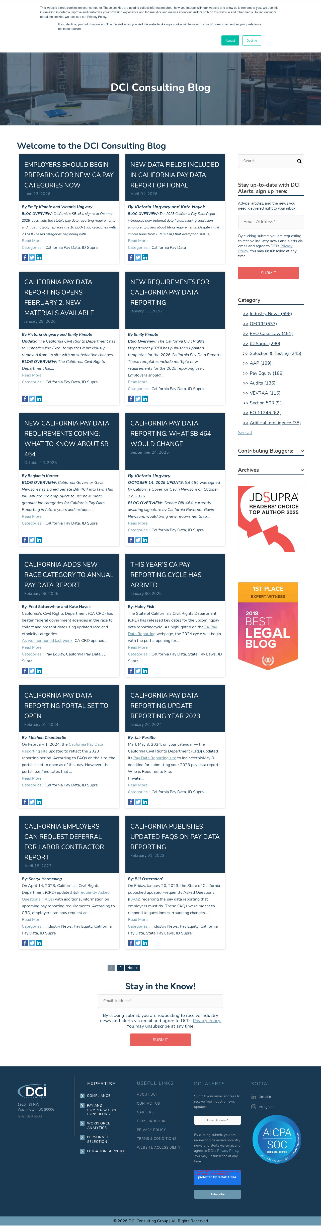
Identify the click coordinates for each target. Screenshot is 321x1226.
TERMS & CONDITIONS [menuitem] (157, 1139)
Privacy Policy (227, 1150)
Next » (132, 967)
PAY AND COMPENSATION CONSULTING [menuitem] (101, 1109)
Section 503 (267, 403)
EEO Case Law (271, 334)
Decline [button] (252, 40)
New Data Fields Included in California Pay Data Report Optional (174, 175)
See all (245, 433)
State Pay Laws (202, 654)
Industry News (58, 926)
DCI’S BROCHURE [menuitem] (152, 1121)
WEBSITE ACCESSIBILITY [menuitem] (159, 1148)
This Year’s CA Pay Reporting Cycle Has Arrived (165, 575)
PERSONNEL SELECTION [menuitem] (98, 1139)
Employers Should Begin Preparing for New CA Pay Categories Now (69, 175)
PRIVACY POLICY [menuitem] (151, 1130)
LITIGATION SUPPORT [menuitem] (106, 1151)
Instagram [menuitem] (266, 1107)
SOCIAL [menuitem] (261, 1084)
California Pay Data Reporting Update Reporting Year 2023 (165, 706)
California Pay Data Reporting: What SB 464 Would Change (170, 433)
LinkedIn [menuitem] (265, 1097)
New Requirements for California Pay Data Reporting (169, 292)
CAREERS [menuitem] (145, 1112)
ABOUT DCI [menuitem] (147, 1095)
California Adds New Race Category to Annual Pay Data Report (69, 575)
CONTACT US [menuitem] (148, 1104)
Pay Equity (54, 654)
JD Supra (90, 247)
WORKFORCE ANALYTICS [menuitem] (98, 1125)
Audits (263, 383)
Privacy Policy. (207, 1021)
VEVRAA (265, 393)
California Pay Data (62, 247)
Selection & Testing (275, 353)
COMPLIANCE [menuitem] (99, 1096)
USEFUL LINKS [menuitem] (155, 1083)
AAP (261, 363)
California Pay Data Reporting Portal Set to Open (66, 706)
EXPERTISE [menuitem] (101, 1083)
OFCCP (263, 324)
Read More (32, 241)
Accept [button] (230, 40)
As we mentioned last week (47, 640)
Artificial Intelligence (275, 423)
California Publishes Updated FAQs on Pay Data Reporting (175, 837)
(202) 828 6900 (30, 1116)
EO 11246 (265, 413)
